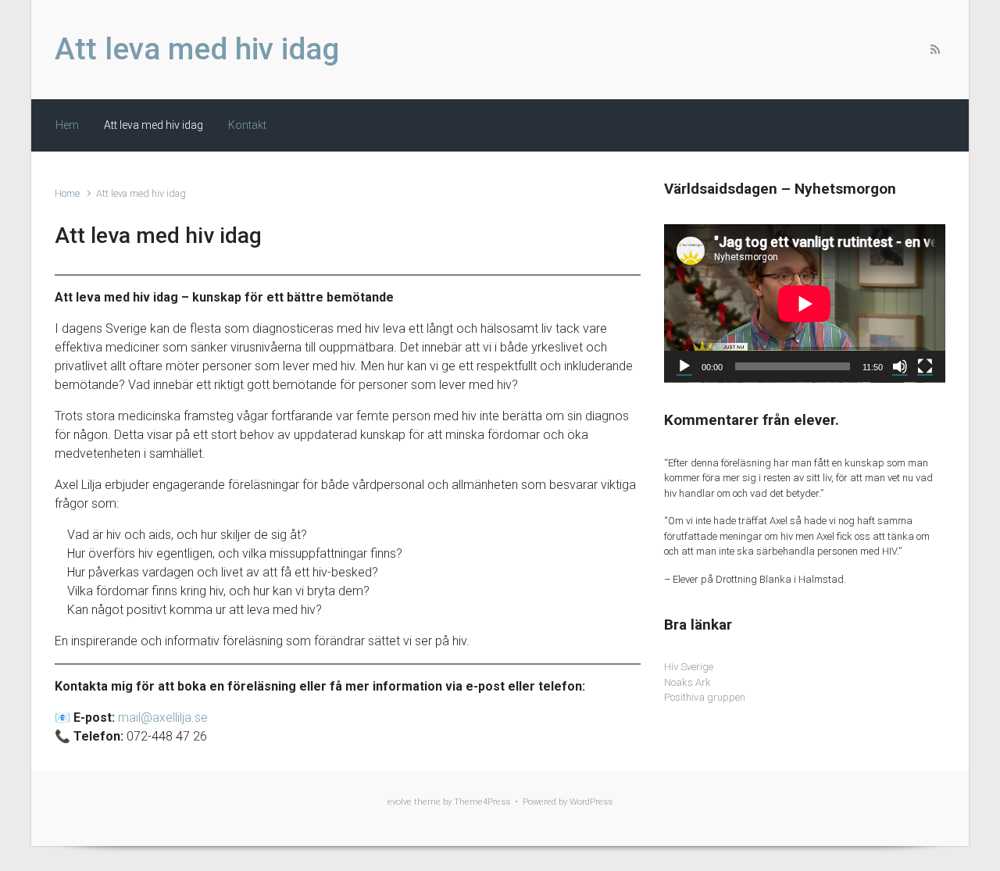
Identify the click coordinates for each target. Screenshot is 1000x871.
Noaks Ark (687, 682)
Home (67, 193)
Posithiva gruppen (704, 697)
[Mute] (900, 366)
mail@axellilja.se (163, 717)
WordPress (591, 802)
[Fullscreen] (925, 366)
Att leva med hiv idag (197, 49)
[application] (804, 303)
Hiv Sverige (688, 667)
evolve (400, 802)
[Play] (684, 366)
